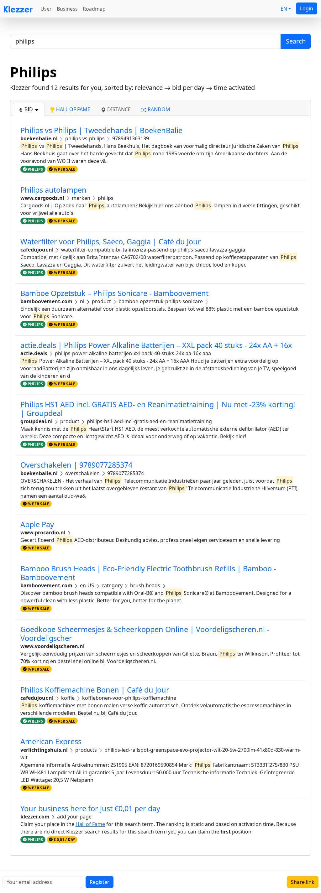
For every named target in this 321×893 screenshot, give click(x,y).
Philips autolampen (53, 190)
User (46, 8)
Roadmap (94, 8)
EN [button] (284, 8)
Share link (302, 882)
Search (296, 41)
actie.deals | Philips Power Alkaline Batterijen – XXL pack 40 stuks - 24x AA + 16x (156, 345)
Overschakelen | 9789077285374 (76, 465)
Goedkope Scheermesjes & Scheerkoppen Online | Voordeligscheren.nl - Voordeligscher (144, 633)
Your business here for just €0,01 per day (90, 808)
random (158, 109)
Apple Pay (37, 524)
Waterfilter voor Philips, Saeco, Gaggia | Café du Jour (110, 241)
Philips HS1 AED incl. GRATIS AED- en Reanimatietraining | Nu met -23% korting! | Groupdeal (157, 408)
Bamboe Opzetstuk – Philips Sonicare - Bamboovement (114, 293)
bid (28, 109)
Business (67, 8)
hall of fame (72, 109)
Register (99, 882)
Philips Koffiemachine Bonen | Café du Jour (94, 690)
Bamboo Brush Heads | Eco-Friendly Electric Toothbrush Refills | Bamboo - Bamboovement (148, 572)
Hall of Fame (90, 824)
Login (306, 8)
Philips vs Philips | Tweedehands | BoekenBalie (101, 130)
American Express (51, 741)
